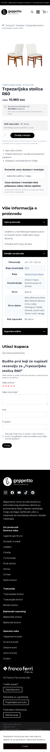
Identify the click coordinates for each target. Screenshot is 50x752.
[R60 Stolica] (25, 56)
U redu (25, 746)
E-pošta (6, 421)
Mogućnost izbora (34, 274)
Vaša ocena (8, 382)
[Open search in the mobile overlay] (32, 12)
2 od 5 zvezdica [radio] (6, 386)
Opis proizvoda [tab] (12, 222)
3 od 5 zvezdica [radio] (8, 386)
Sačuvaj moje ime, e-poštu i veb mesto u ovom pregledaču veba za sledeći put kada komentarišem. (26, 436)
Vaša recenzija (10, 392)
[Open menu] (38, 12)
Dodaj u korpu (22, 135)
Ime (4, 409)
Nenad (39, 729)
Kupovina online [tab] (12, 331)
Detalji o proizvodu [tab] (14, 253)
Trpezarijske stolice (18, 85)
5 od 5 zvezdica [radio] (14, 386)
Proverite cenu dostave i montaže (24, 169)
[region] (25, 741)
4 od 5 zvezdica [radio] (11, 386)
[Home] (3, 25)
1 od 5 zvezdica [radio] (3, 386)
